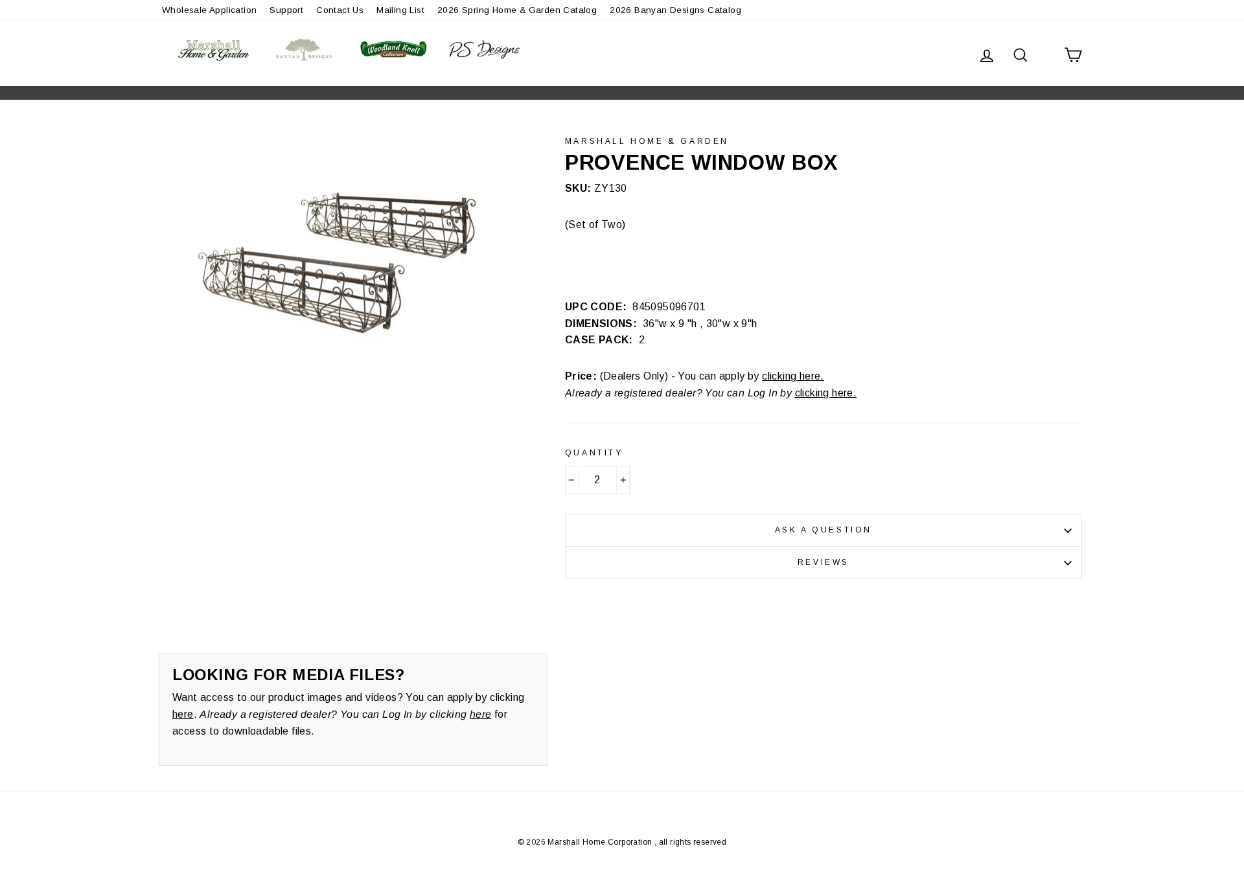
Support (286, 10)
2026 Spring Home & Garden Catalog (517, 10)
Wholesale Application (209, 10)
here (183, 714)
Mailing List (400, 10)
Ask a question (823, 529)
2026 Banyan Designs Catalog (675, 10)
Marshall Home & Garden (647, 141)
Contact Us (339, 10)
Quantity (594, 452)
